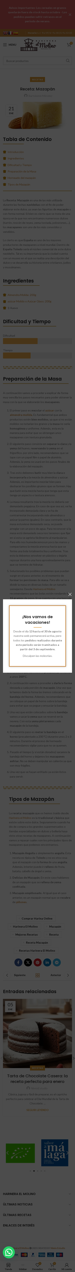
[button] (9, 1252)
